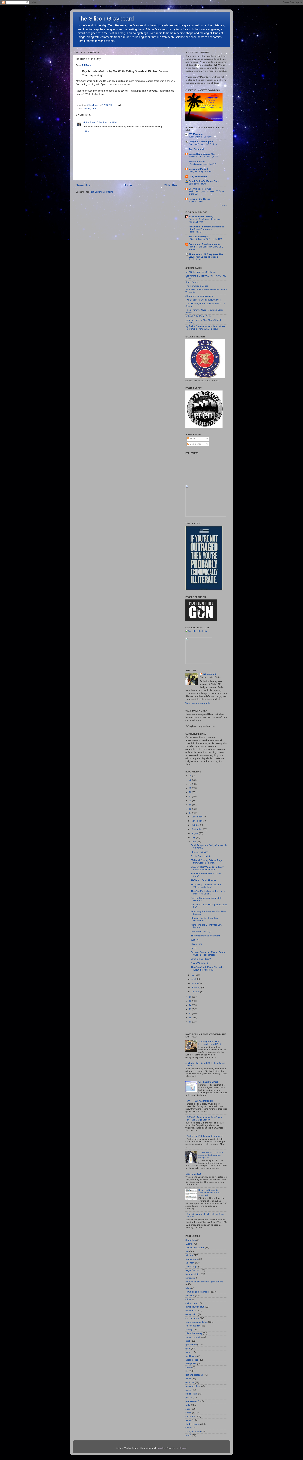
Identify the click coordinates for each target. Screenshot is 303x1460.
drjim (86, 122)
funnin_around (91, 108)
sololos (161, 1448)
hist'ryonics (190, 1363)
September (197, 829)
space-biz (190, 1416)
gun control (191, 1345)
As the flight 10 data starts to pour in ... (206, 1136)
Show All (224, 205)
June (194, 841)
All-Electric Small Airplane (203, 880)
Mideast (189, 1255)
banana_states (192, 1274)
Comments (195, 444)
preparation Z (192, 1401)
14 (190, 1005)
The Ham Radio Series (196, 286)
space (188, 1413)
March (194, 983)
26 (190, 776)
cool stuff (189, 1295)
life (186, 1371)
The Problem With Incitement (205, 936)
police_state (191, 1394)
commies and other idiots (198, 1292)
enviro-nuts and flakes (196, 1322)
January (195, 991)
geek (187, 1341)
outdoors (189, 1382)
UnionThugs (191, 1266)
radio (187, 1405)
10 (190, 1022)
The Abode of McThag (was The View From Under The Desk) (206, 255)
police (188, 1390)
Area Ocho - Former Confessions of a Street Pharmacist (206, 228)
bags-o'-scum (192, 1270)
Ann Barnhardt (197, 149)
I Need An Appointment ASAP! (203, 164)
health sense (191, 1360)
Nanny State (191, 1259)
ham (187, 1352)
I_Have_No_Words (194, 1247)
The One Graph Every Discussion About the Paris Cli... (207, 968)
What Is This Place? (201, 959)
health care (191, 1356)
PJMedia (86, 65)
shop (187, 1409)
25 (190, 780)
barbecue (190, 1278)
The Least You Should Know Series (203, 300)
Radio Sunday (192, 282)
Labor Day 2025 (193, 1174)
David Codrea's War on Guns (204, 181)
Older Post (171, 185)
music (188, 1378)
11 (190, 1017)
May (193, 975)
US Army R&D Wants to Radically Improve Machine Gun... (207, 868)
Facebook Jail (195, 232)
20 (190, 800)
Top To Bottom (195, 259)
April (193, 979)
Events (188, 1244)
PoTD (193, 948)
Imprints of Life (195, 201)
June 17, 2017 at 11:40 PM (103, 122)
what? (188, 1435)
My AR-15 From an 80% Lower (200, 272)
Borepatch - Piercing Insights (204, 244)
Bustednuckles (197, 161)
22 (190, 792)
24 (190, 784)
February (196, 987)
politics (188, 1397)
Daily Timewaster (198, 176)
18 (190, 809)
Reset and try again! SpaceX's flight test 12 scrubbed (209, 1192)
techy (188, 1420)
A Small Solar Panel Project (199, 316)
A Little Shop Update (201, 856)
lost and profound (194, 1375)
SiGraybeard (209, 674)
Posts (192, 438)
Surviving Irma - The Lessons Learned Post (209, 1042)
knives (188, 1367)
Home (128, 185)
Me (187, 1251)
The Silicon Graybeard (105, 18)
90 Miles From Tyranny (201, 216)
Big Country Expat (198, 236)
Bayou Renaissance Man (202, 154)
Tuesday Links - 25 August (201, 137)
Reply (86, 131)
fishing (188, 1329)
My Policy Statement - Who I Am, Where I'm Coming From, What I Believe (205, 327)
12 (190, 1013)
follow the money (193, 1333)
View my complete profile (197, 703)
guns (187, 1348)
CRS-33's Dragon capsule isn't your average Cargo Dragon (205, 1118)
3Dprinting (190, 1240)
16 (190, 997)
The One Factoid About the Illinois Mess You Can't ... (208, 892)
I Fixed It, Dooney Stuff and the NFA (205, 239)
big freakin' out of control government (204, 1282)
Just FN (195, 940)
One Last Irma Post (208, 1082)
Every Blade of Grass (200, 189)
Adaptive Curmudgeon (201, 141)
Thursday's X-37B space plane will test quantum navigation (210, 1155)
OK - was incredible (200, 1101)
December (196, 817)
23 (190, 788)
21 (190, 796)
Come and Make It (198, 169)
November (196, 821)
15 (190, 1001)
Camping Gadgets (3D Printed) (203, 144)
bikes (188, 1288)
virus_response (193, 1431)
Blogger (183, 1448)
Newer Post (84, 185)
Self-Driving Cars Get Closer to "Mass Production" (206, 885)
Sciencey (189, 1263)
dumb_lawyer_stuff (194, 1307)
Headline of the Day (201, 931)
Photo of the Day (199, 852)
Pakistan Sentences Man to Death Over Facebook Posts (208, 953)
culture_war (191, 1303)
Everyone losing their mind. (201, 171)
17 (190, 813)
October (195, 825)
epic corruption (192, 1326)
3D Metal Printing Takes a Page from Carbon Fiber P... (206, 861)
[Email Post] (119, 105)
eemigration (191, 1314)
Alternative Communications (199, 296)
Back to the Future (197, 184)
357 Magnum (195, 134)
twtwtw (188, 1428)
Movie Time (196, 944)
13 (190, 1009)
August (195, 833)
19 (190, 805)
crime (188, 1299)
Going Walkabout (199, 963)
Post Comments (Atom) (101, 192)
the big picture (192, 1424)
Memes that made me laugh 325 (203, 156)
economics (190, 1310)
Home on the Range (199, 199)
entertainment (192, 1318)
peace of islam (192, 1386)
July (193, 837)
